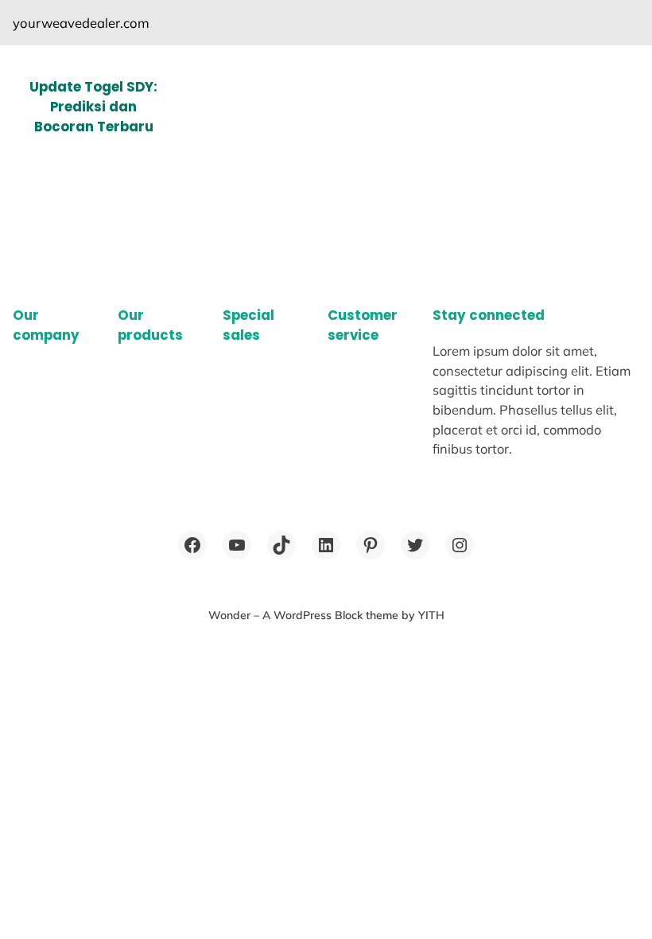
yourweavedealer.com (81, 22)
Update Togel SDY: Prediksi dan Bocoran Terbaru (93, 106)
